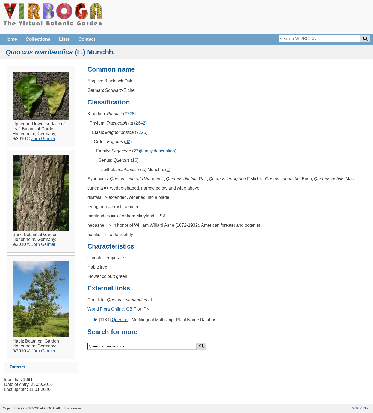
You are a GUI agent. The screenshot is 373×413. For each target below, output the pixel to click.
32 (127, 141)
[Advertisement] (288, 16)
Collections (38, 39)
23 (136, 151)
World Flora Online (105, 309)
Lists (64, 39)
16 (134, 160)
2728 (129, 113)
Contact (86, 39)
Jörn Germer (43, 138)
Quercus (120, 319)
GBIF (131, 309)
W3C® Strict (361, 408)
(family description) (158, 151)
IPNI (146, 309)
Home (10, 39)
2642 (140, 123)
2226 (141, 132)
